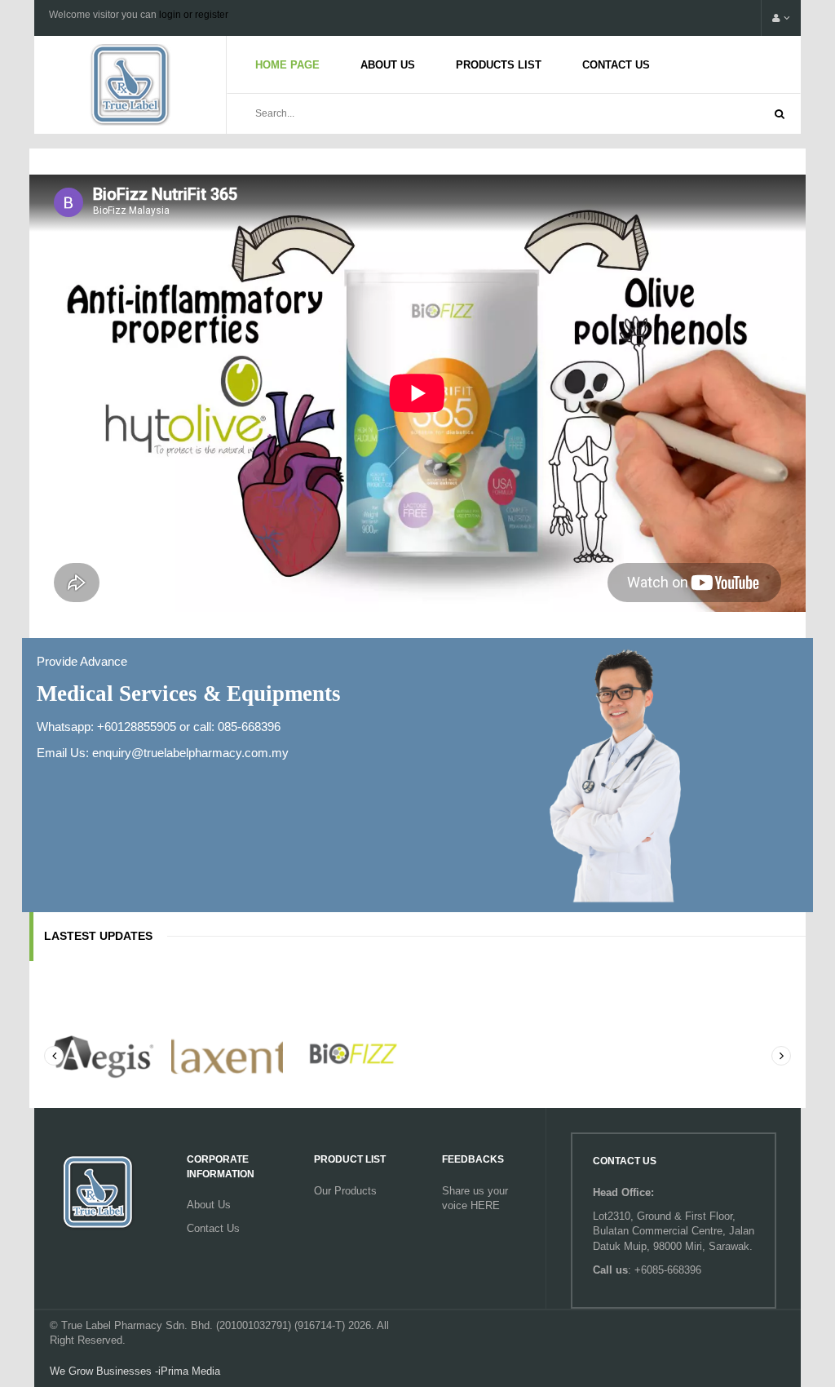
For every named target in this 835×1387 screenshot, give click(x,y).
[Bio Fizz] (354, 1054)
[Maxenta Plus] (227, 1054)
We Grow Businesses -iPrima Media (135, 1371)
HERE (485, 1205)
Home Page (287, 65)
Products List (498, 65)
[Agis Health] (100, 1054)
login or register (193, 14)
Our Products (345, 1191)
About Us (387, 65)
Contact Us (616, 65)
